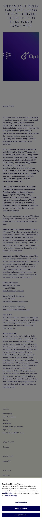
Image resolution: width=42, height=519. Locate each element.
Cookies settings (10, 495)
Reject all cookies (21, 508)
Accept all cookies (21, 515)
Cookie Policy (7, 493)
